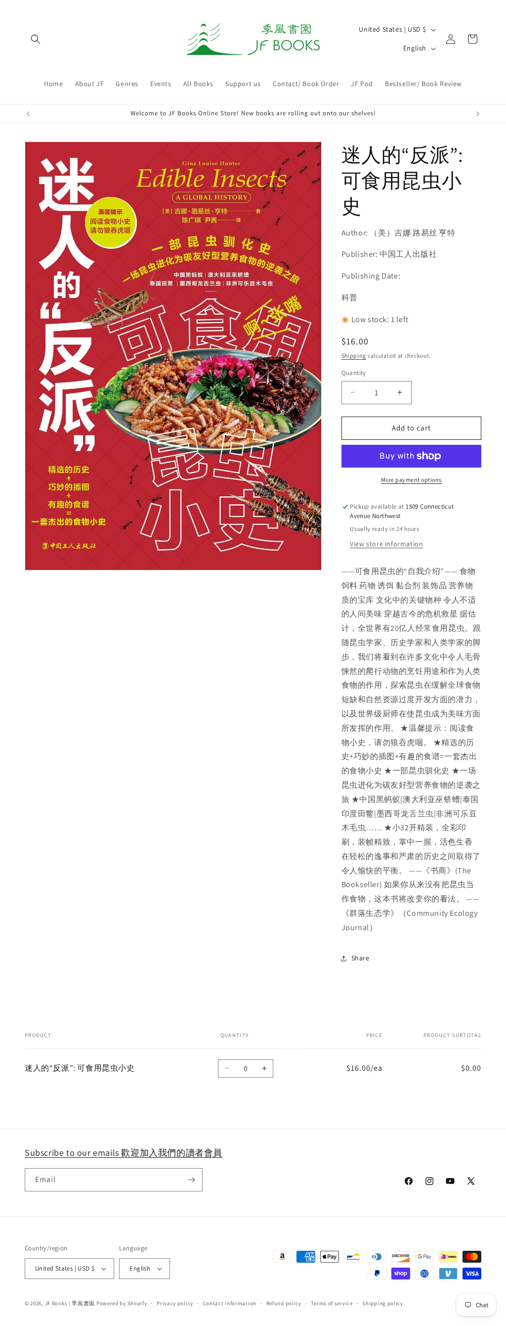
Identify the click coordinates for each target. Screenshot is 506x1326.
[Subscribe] (191, 1179)
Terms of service (331, 1303)
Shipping (354, 355)
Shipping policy (382, 1303)
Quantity (353, 373)
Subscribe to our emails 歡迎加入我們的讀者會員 (123, 1152)
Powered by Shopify (121, 1303)
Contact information (229, 1303)
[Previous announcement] (28, 113)
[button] (35, 39)
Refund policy (283, 1303)
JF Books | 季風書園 (70, 1303)
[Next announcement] (478, 113)
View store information (386, 543)
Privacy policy (175, 1303)
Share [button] (360, 957)
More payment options (411, 479)
